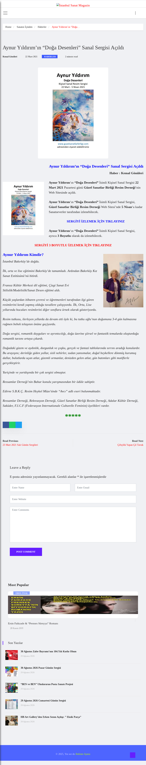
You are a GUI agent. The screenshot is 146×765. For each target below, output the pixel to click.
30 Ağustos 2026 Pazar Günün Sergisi (41, 668)
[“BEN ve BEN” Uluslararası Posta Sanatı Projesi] (11, 688)
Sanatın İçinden (24, 27)
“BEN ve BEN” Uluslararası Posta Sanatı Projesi (47, 684)
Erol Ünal (22, 593)
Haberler (42, 27)
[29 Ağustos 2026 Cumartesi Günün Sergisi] (11, 704)
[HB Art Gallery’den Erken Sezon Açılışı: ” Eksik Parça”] (11, 720)
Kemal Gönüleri (10, 56)
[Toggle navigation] (5, 13)
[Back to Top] (132, 755)
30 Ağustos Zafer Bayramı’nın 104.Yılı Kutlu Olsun (48, 651)
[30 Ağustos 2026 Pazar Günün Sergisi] (11, 671)
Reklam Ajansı (83, 754)
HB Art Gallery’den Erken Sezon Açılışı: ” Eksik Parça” (51, 717)
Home (8, 27)
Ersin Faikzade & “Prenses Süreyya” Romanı (33, 623)
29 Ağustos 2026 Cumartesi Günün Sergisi (43, 700)
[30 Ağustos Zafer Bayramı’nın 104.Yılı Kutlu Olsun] (11, 655)
